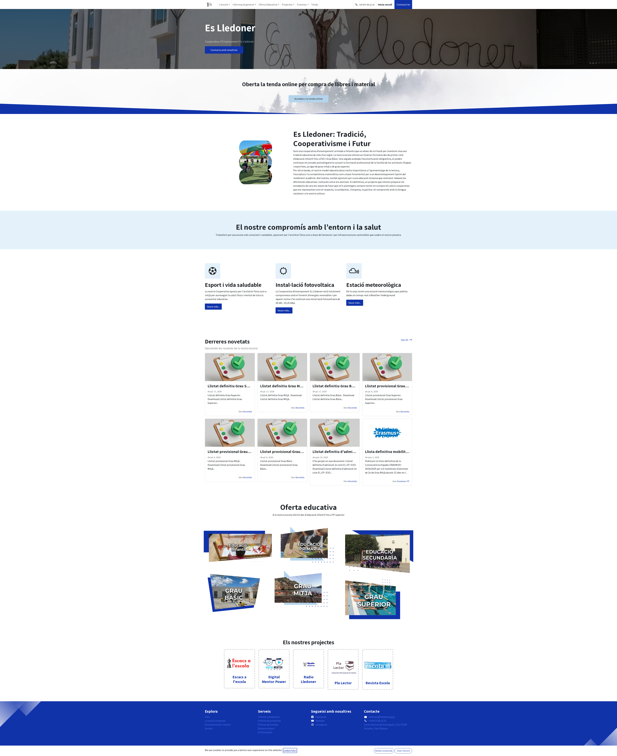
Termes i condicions (269, 716)
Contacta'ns (403, 4)
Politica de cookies (268, 724)
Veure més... (213, 306)
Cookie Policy (289, 750)
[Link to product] (378, 661)
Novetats (247, 411)
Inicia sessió (385, 4)
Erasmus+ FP (403, 481)
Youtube (320, 720)
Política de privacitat (269, 720)
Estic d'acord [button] (403, 750)
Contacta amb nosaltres (224, 50)
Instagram (321, 724)
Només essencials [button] (384, 750)
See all (404, 339)
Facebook (321, 716)
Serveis (209, 728)
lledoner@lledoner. (382, 716)
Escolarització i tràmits (218, 724)
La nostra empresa (215, 720)
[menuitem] (224, 4)
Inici (207, 716)
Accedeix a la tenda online (309, 98)
